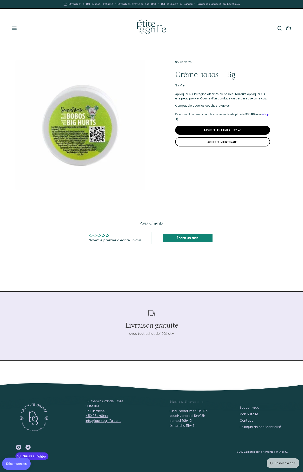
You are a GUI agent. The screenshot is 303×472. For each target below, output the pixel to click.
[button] (279, 28)
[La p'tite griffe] (151, 28)
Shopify (282, 451)
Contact (246, 420)
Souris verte (183, 62)
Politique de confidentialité (260, 427)
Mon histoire (249, 414)
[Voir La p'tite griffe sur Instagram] (18, 447)
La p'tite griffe (254, 451)
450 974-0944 (97, 416)
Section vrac (249, 408)
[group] (151, 4)
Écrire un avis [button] (187, 238)
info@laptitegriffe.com (103, 421)
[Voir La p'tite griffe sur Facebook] (28, 447)
